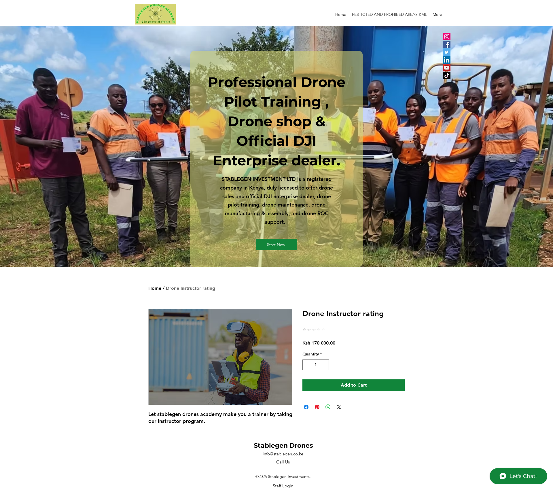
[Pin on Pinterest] (317, 407)
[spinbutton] (315, 365)
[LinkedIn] (446, 60)
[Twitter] (446, 52)
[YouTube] (446, 67)
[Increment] (324, 365)
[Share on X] (339, 407)
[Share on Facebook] (306, 407)
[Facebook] (446, 44)
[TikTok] (446, 75)
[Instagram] (446, 36)
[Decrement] (306, 365)
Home (154, 288)
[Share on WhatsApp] (328, 407)
